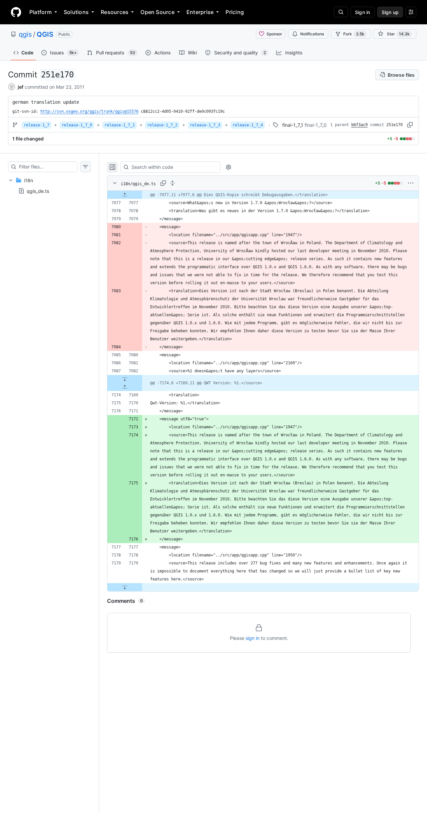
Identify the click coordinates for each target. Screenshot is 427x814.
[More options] (410, 183)
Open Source (157, 12)
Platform (40, 12)
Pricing (235, 12)
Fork (353, 33)
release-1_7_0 (77, 125)
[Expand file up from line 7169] (124, 387)
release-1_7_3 (205, 125)
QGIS (45, 34)
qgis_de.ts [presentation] (38, 191)
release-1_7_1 (119, 125)
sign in (253, 638)
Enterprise (200, 12)
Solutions (76, 12)
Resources (114, 12)
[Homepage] (16, 12)
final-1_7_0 (316, 125)
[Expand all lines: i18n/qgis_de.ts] (172, 183)
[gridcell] (263, 195)
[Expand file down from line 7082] (124, 379)
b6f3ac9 (359, 124)
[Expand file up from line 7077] (124, 195)
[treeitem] (49, 185)
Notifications (312, 33)
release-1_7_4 (248, 125)
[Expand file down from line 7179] (124, 587)
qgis (25, 34)
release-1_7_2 (162, 125)
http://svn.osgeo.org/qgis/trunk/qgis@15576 (89, 111)
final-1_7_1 (292, 125)
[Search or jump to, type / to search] (341, 12)
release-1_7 (36, 125)
